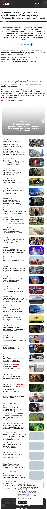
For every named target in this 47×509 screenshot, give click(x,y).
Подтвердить (22, 502)
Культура (9, 21)
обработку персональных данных (25, 494)
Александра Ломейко (14, 100)
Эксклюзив (4, 21)
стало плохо (33, 81)
